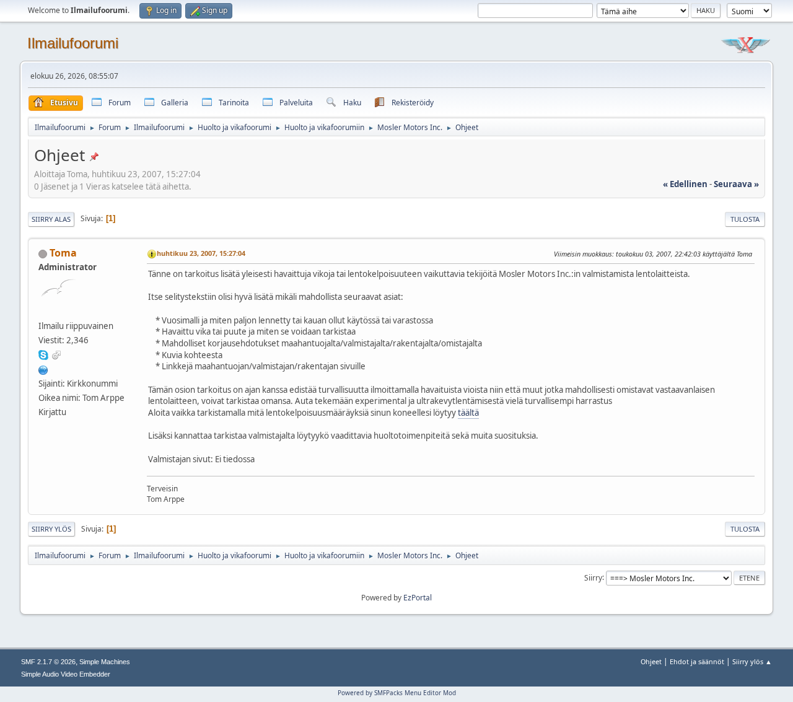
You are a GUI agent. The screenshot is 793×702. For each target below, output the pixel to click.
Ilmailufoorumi (72, 43)
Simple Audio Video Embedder (65, 674)
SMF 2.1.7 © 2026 (48, 661)
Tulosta (745, 219)
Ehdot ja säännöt (697, 661)
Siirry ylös (51, 528)
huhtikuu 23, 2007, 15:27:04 (201, 253)
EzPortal (417, 597)
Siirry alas (51, 219)
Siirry (593, 577)
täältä (468, 412)
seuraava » (736, 184)
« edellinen (685, 184)
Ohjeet (651, 661)
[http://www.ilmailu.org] (43, 368)
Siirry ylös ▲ (752, 661)
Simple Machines (104, 661)
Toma (63, 253)
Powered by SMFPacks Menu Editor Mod (397, 692)
